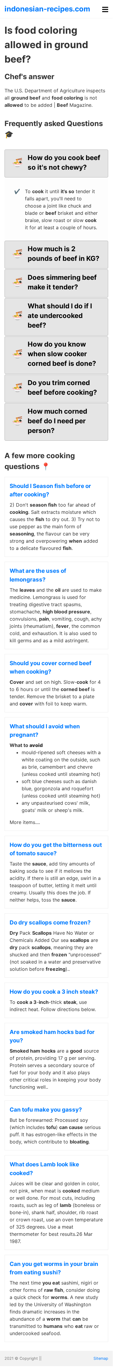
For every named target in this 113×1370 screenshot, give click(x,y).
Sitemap (100, 1358)
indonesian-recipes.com (47, 9)
